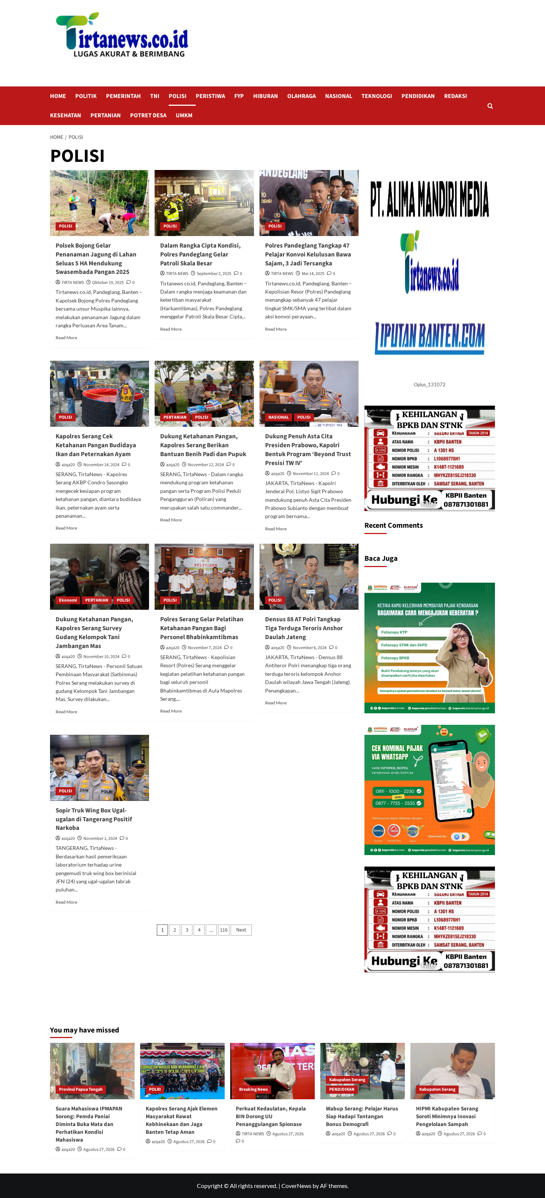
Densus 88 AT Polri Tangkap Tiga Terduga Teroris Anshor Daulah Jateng (304, 628)
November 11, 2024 (311, 474)
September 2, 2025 (214, 274)
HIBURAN (265, 96)
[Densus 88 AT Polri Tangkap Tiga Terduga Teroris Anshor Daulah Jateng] (309, 577)
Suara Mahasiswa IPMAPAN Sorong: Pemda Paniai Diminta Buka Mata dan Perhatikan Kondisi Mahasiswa (89, 1124)
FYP (239, 96)
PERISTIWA (210, 96)
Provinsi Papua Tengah (81, 1089)
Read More (66, 337)
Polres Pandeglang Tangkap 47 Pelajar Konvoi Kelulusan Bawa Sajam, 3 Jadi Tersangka (308, 254)
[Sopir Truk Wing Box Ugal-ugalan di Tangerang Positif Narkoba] (99, 768)
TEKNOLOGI (376, 96)
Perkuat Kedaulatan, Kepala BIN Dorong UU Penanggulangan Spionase (271, 1116)
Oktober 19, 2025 (108, 282)
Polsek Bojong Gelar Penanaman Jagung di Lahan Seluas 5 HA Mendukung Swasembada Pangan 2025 (96, 258)
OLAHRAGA (301, 96)
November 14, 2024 (101, 465)
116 (224, 930)
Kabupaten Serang (347, 1080)
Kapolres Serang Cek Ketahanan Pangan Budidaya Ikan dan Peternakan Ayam (96, 445)
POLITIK (86, 96)
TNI (154, 96)
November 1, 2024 (100, 838)
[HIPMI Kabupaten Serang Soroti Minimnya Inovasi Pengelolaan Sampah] (452, 1071)
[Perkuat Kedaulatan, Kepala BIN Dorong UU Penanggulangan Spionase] (272, 1071)
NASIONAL (338, 96)
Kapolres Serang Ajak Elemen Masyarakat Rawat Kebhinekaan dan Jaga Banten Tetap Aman (182, 1120)
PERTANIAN (105, 115)
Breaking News (253, 1089)
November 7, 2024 (205, 648)
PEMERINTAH (123, 96)
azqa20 (68, 465)
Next (241, 930)
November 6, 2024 (310, 648)
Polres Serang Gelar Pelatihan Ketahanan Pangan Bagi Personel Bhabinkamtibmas (202, 628)
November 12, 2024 (206, 465)
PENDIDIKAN (418, 96)
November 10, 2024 (101, 657)
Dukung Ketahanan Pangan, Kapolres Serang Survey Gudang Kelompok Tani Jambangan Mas (94, 632)
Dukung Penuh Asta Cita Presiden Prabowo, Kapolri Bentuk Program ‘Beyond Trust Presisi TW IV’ (308, 449)
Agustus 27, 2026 (99, 1149)
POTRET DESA (148, 115)
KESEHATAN (65, 115)
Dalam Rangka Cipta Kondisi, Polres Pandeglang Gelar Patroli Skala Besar (200, 254)
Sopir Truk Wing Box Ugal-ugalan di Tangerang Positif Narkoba (94, 819)
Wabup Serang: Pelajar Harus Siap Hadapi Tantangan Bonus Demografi (362, 1116)
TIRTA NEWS (73, 282)
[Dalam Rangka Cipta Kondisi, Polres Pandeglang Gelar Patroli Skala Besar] (204, 203)
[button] (490, 105)
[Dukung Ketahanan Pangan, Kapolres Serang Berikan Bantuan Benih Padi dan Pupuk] (204, 394)
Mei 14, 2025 (313, 274)
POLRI (155, 1089)
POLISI (177, 96)
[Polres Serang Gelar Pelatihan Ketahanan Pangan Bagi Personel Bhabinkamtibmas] (204, 577)
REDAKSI (455, 96)
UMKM (184, 115)
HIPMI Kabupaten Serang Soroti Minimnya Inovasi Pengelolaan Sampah (447, 1116)
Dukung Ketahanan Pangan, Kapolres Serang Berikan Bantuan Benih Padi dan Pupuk (203, 445)
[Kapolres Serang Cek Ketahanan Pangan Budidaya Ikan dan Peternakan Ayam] (99, 394)
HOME (58, 96)
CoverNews (296, 1185)
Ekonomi (68, 600)
